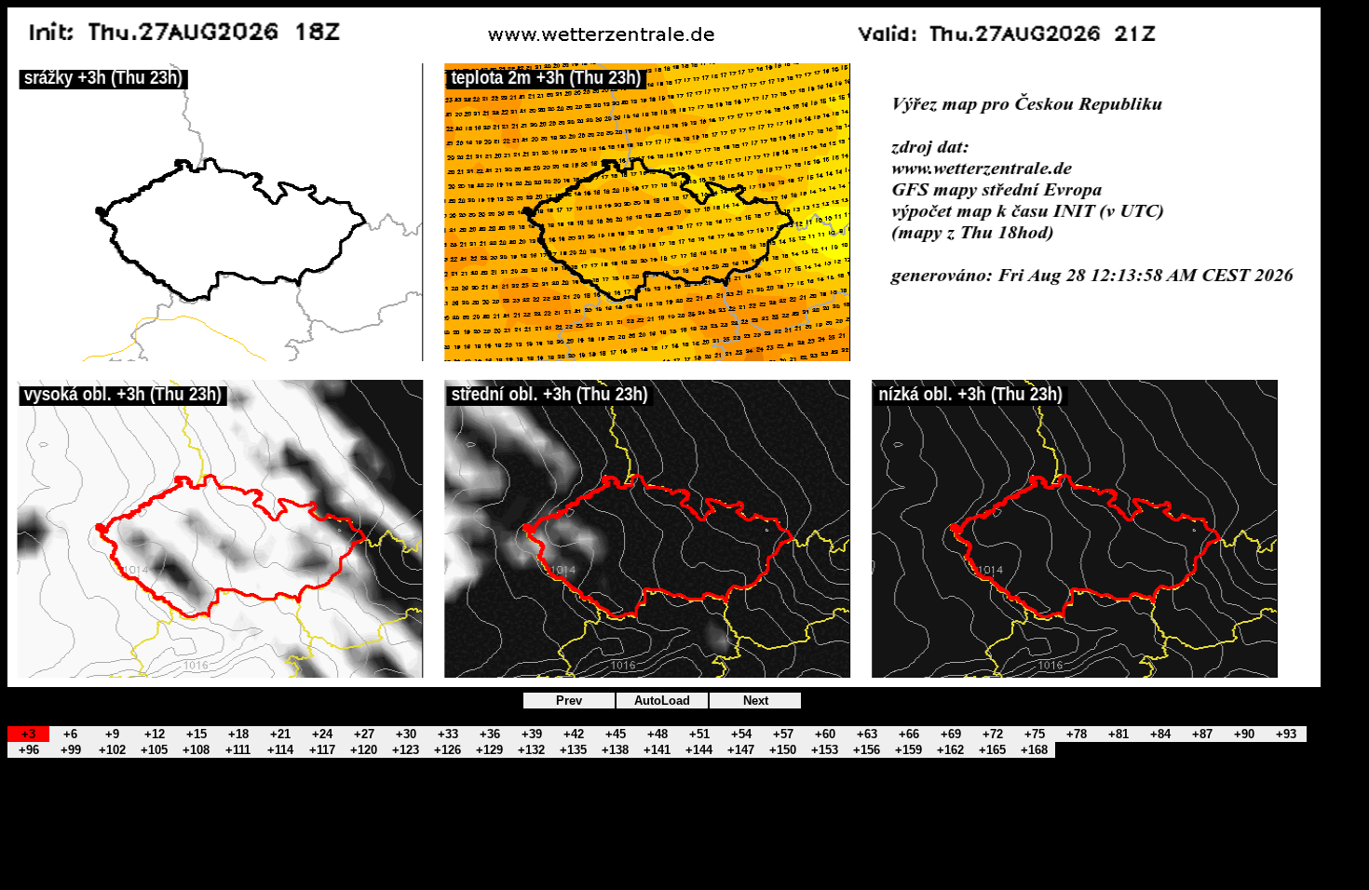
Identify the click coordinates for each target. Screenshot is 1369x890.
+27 (364, 734)
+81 (1118, 734)
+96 (29, 750)
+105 (154, 750)
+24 (322, 734)
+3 (28, 734)
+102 (112, 750)
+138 (615, 750)
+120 (363, 750)
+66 (909, 734)
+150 (782, 750)
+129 (489, 750)
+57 (783, 734)
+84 (1160, 734)
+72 (993, 734)
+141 (657, 750)
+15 (196, 734)
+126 (447, 750)
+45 (615, 734)
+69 (951, 734)
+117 (322, 750)
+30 (406, 734)
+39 (532, 734)
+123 (405, 750)
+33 (448, 734)
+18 (238, 734)
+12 (154, 734)
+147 (740, 750)
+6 (70, 734)
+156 (866, 750)
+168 (1034, 750)
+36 (490, 734)
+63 (867, 734)
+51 (699, 734)
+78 (1076, 734)
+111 (238, 750)
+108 (196, 750)
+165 (992, 750)
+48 (657, 734)
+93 (1286, 734)
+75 (1034, 734)
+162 (950, 750)
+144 (698, 750)
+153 (824, 750)
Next (755, 701)
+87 (1202, 734)
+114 (280, 750)
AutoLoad (662, 701)
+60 (825, 734)
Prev (569, 701)
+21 (280, 734)
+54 (741, 734)
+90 (1244, 734)
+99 (71, 750)
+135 (573, 750)
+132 (531, 750)
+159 (908, 750)
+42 (573, 734)
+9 (112, 734)
